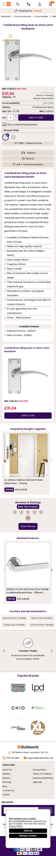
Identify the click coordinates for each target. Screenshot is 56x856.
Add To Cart (28, 415)
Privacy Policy (39, 769)
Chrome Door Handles (42, 624)
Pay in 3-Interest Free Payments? (23, 124)
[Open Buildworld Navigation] (3, 4)
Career (6, 794)
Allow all (28, 831)
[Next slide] (51, 460)
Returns (30, 158)
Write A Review (28, 526)
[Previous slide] (4, 460)
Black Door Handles (41, 618)
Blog (5, 786)
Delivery (31, 152)
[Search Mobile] (18, 4)
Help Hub (37, 782)
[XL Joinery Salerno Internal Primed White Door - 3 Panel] (26, 455)
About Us (7, 769)
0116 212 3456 (12, 757)
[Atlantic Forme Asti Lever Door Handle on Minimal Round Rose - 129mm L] (28, 564)
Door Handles (41, 16)
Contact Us (8, 790)
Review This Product (44, 98)
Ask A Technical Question (29, 164)
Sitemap (7, 782)
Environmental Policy (43, 778)
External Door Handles (14, 618)
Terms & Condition (42, 773)
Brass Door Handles (14, 624)
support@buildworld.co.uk (40, 757)
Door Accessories (23, 16)
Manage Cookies (28, 836)
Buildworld (5, 16)
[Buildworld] (9, 4)
